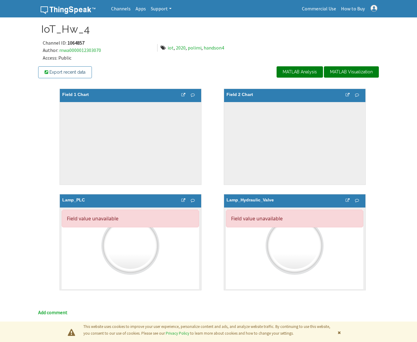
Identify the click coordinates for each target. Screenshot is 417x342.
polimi (194, 48)
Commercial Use (319, 9)
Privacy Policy (177, 333)
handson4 (214, 48)
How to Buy (353, 9)
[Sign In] (374, 8)
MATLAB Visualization (351, 71)
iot (171, 48)
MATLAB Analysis (300, 71)
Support (159, 9)
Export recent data (66, 72)
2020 (181, 48)
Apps (141, 9)
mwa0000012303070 (80, 50)
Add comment (52, 312)
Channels (121, 9)
